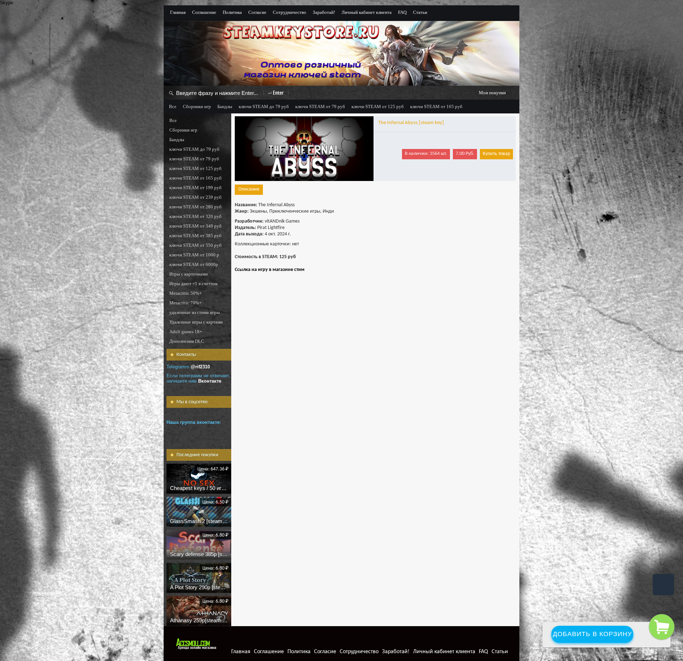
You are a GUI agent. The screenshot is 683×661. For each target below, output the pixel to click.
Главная (178, 12)
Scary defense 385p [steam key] (207, 554)
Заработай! (324, 12)
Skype (6, 2)
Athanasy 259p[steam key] (201, 620)
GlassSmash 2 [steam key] (202, 521)
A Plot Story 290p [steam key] (204, 587)
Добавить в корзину (592, 634)
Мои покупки (492, 92)
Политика (232, 12)
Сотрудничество (289, 12)
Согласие (257, 12)
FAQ (402, 12)
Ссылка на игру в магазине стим (270, 269)
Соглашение (204, 12)
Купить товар (496, 153)
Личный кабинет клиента (367, 12)
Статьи (420, 12)
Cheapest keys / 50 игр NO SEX (208, 488)
